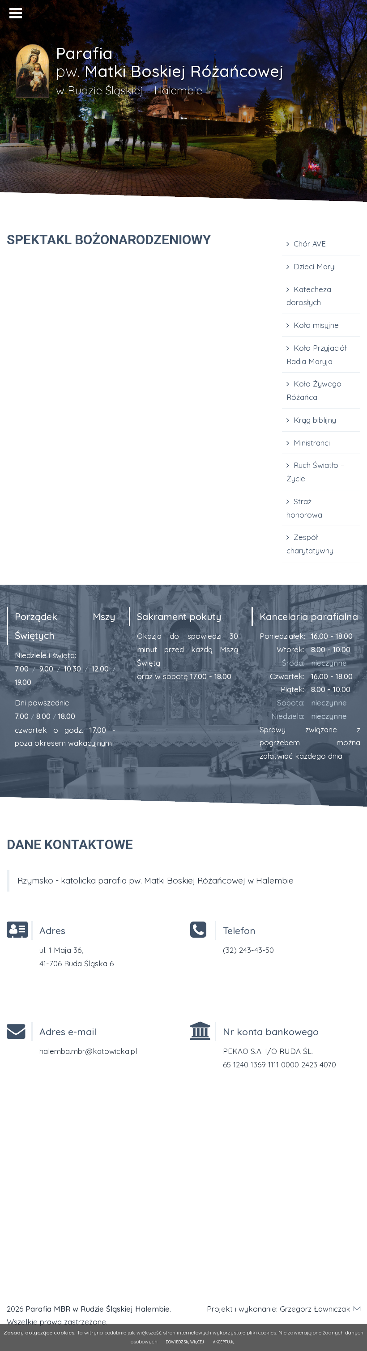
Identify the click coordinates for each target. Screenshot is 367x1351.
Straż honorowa (304, 508)
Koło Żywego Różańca (313, 390)
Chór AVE (310, 243)
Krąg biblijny (315, 420)
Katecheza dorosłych (308, 296)
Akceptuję (224, 1342)
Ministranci (312, 442)
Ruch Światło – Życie (315, 471)
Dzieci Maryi (315, 266)
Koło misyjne (316, 325)
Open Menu (16, 13)
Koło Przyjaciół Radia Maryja (316, 354)
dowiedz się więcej (185, 1342)
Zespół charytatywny (309, 543)
